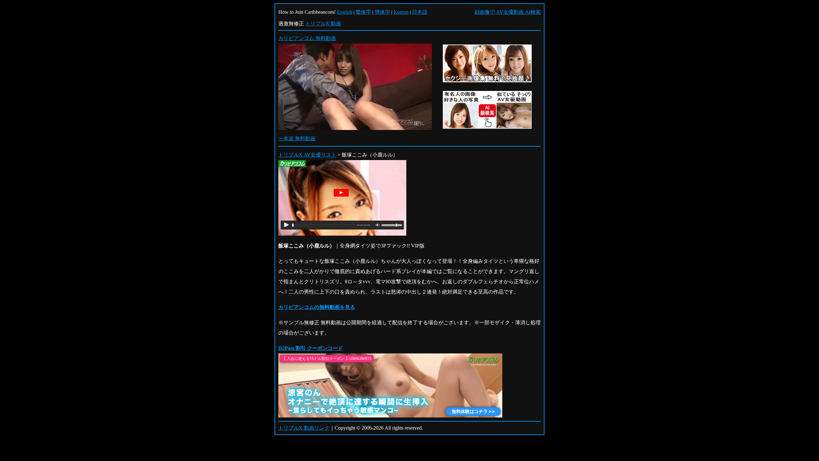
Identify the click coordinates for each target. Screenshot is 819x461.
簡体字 (382, 12)
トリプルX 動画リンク (304, 428)
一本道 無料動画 (296, 138)
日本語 (419, 12)
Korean (401, 12)
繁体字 (363, 12)
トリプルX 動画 (323, 23)
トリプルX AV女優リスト (307, 155)
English (344, 12)
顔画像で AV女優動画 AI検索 (507, 12)
